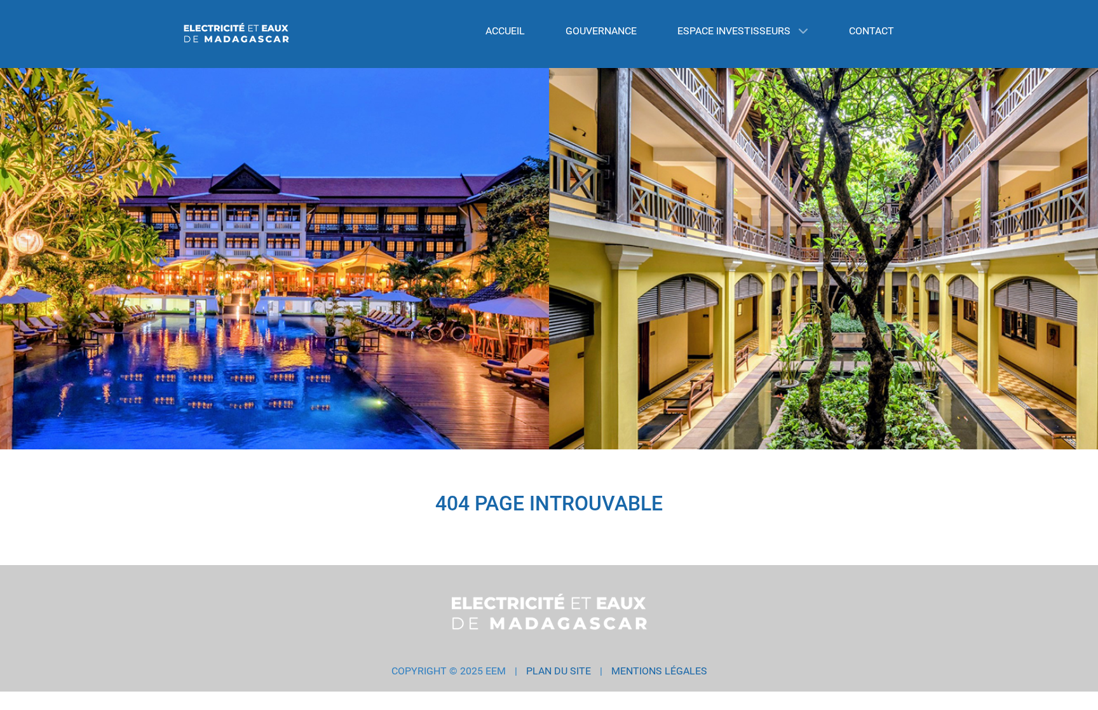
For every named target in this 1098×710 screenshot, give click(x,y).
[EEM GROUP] (236, 34)
